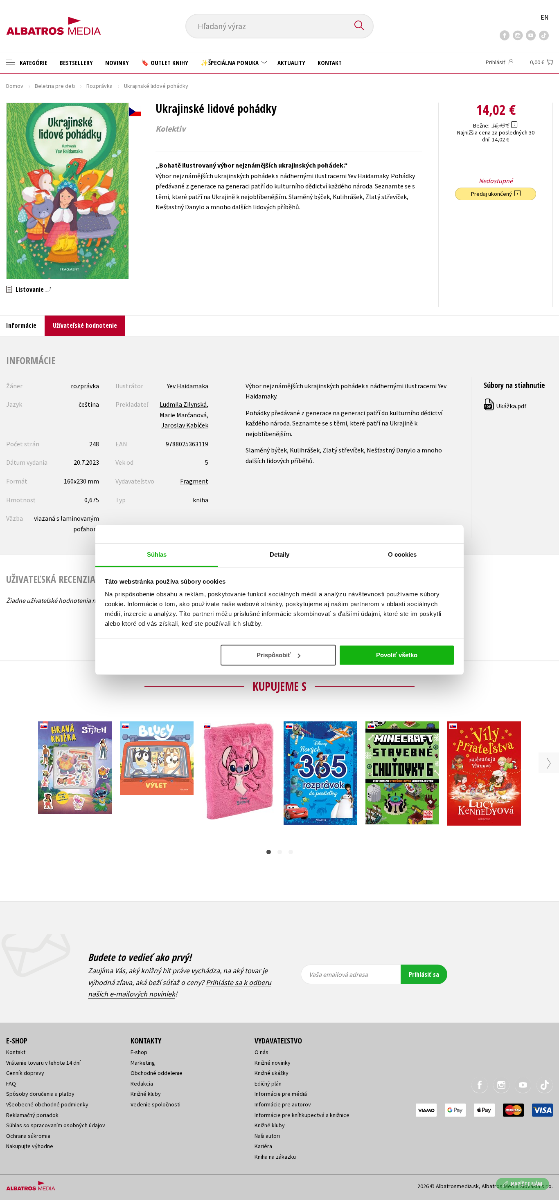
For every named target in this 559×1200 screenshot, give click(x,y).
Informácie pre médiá (281, 1093)
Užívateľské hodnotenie (85, 325)
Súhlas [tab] (157, 554)
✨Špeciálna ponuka (230, 62)
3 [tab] (291, 852)
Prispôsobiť (274, 654)
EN (545, 17)
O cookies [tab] (402, 554)
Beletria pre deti (55, 86)
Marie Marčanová (183, 415)
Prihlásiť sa (424, 974)
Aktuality (291, 62)
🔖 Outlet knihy (164, 62)
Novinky (117, 62)
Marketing (143, 1062)
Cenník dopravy (25, 1073)
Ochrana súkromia (28, 1136)
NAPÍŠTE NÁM (526, 1184)
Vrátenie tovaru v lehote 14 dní (43, 1062)
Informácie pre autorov (283, 1104)
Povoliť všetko (396, 654)
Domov (14, 86)
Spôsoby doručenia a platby (40, 1093)
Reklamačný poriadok (32, 1115)
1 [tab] (268, 852)
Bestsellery (76, 62)
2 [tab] (279, 852)
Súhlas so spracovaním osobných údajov (55, 1125)
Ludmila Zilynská (183, 404)
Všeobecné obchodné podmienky (47, 1104)
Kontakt (330, 62)
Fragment (194, 481)
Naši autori (267, 1136)
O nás (261, 1052)
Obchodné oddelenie (157, 1073)
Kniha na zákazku (275, 1156)
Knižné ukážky (272, 1073)
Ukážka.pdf (506, 406)
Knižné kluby (146, 1093)
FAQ (11, 1083)
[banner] (53, 19)
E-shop (139, 1052)
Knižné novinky (273, 1062)
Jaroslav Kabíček (184, 425)
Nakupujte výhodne (29, 1146)
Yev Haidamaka (187, 386)
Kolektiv (170, 128)
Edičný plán (268, 1083)
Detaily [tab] (280, 554)
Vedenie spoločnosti (155, 1104)
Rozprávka (99, 86)
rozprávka (85, 386)
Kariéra (263, 1146)
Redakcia (142, 1083)
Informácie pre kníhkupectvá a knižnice (302, 1115)
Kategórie (32, 62)
